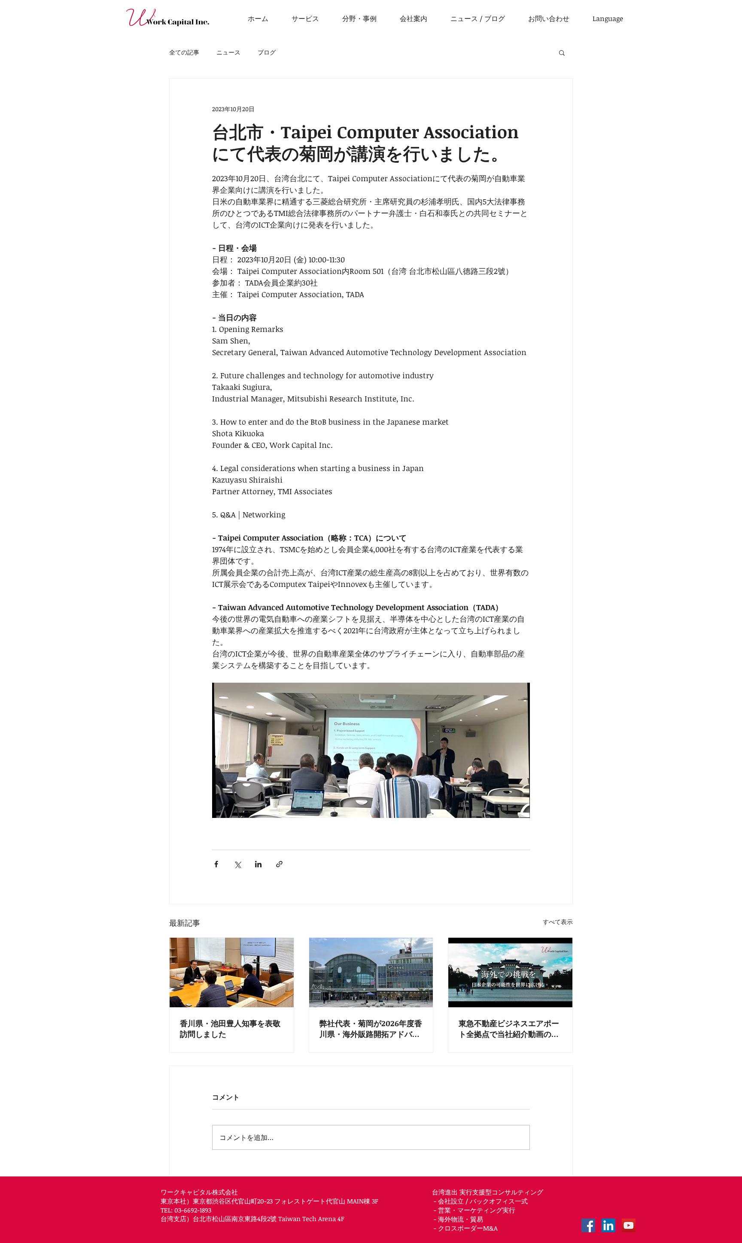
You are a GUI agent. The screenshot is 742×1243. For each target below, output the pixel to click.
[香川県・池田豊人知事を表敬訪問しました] (232, 972)
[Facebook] (588, 1225)
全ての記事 (184, 52)
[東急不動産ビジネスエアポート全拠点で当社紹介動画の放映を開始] (510, 972)
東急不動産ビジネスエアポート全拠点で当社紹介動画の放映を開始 (509, 1028)
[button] (608, 19)
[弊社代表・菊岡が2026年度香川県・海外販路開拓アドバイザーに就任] (371, 972)
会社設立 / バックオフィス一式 (483, 1201)
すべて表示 (558, 922)
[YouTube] (629, 1225)
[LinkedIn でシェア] (258, 864)
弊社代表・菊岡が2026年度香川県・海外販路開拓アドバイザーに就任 (370, 1028)
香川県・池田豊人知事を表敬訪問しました (230, 1028)
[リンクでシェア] (279, 864)
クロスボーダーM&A (468, 1228)
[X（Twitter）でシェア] (237, 864)
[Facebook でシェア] (216, 864)
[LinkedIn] (608, 1225)
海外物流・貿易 (460, 1219)
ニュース (228, 52)
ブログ (267, 52)
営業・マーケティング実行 (476, 1210)
